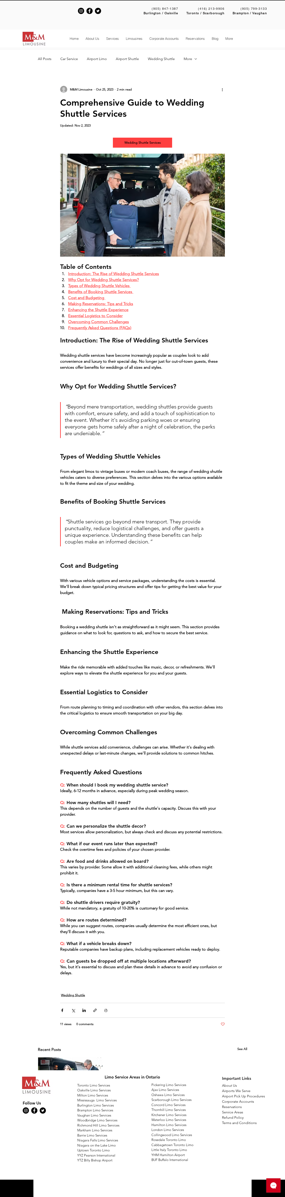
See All (242, 1049)
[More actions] (222, 89)
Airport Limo (97, 59)
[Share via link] (95, 1010)
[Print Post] (106, 1010)
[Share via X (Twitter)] (73, 1010)
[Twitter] (98, 11)
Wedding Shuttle (161, 59)
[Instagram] (81, 11)
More (188, 59)
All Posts (44, 59)
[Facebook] (89, 11)
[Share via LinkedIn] (84, 1010)
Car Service (69, 59)
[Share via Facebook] (62, 1010)
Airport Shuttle (127, 59)
